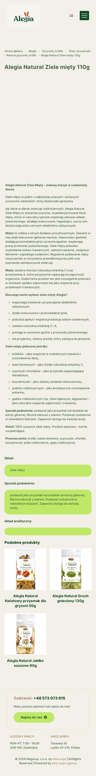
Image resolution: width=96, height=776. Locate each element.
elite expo (59, 759)
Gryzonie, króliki (52, 51)
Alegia (32, 51)
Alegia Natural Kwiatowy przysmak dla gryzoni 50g (25, 601)
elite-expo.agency (64, 763)
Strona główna (13, 51)
